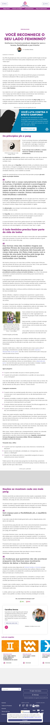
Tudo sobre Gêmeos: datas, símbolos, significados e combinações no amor (10, 657)
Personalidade (25, 29)
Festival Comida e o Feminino (32, 567)
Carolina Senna (29, 49)
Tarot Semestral (29, 8)
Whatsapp (36, 694)
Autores (4, 702)
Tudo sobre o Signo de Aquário (29, 656)
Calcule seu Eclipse (17, 8)
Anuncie (4, 708)
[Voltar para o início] (25, 3)
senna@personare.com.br (34, 626)
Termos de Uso (6, 711)
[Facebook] (20, 705)
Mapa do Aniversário (41, 8)
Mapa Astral (6, 8)
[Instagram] (6, 627)
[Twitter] (23, 705)
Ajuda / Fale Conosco (36, 690)
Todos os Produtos (7, 705)
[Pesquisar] (19, 689)
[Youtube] (31, 705)
